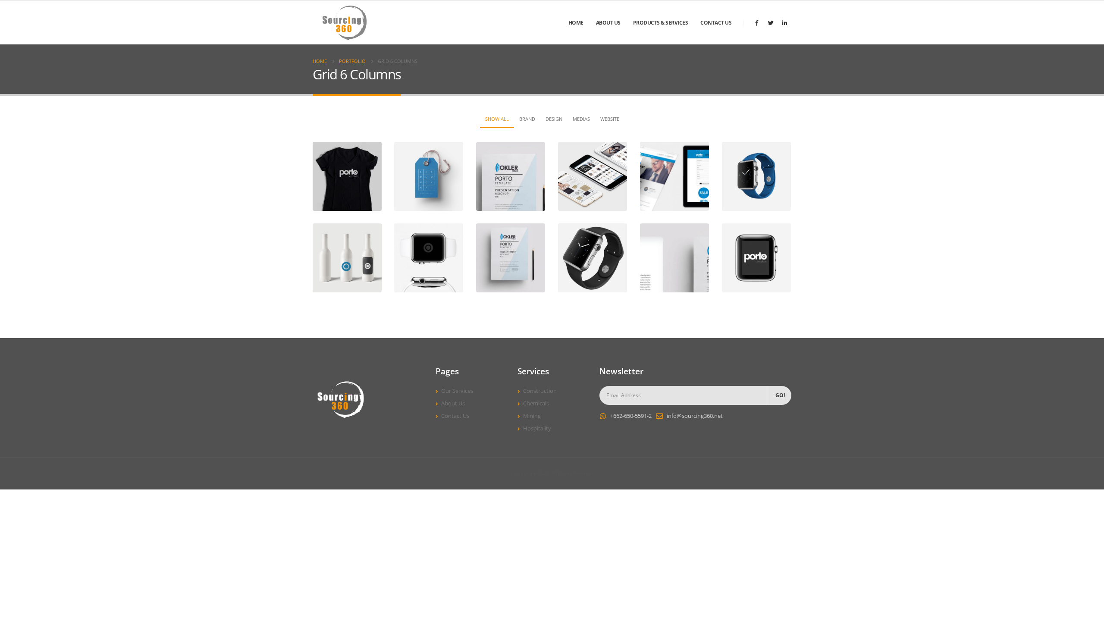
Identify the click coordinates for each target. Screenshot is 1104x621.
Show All (497, 119)
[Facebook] (756, 22)
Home (575, 22)
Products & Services (660, 22)
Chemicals (536, 403)
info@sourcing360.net (695, 416)
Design (554, 119)
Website (609, 119)
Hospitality (537, 428)
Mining (532, 416)
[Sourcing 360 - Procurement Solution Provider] (345, 23)
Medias (581, 119)
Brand (527, 119)
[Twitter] (770, 22)
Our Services (457, 391)
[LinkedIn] (784, 22)
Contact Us (715, 22)
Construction (540, 391)
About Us (608, 22)
